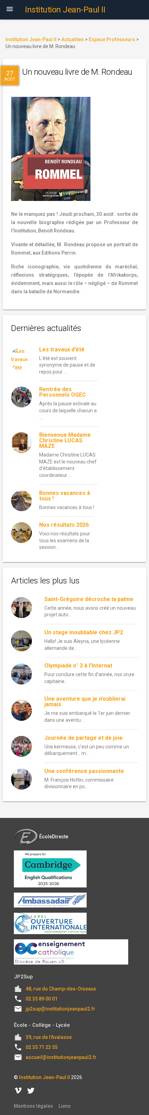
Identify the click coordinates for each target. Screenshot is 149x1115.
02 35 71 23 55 (42, 1047)
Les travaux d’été (62, 349)
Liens (65, 1106)
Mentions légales (33, 1106)
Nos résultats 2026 (64, 525)
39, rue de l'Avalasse (49, 1037)
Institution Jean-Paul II (44, 1077)
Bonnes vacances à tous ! (64, 496)
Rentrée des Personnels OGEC (62, 392)
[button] (9, 9)
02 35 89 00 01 (42, 999)
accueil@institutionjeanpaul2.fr (61, 1057)
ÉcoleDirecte (53, 836)
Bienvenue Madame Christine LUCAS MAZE (65, 440)
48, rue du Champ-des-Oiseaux (61, 989)
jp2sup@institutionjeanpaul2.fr (60, 1009)
